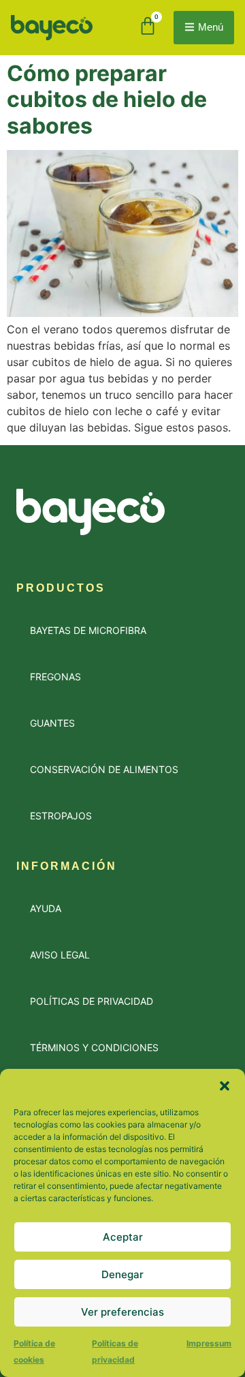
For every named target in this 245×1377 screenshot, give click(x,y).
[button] (224, 1086)
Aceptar (123, 1236)
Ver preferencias (122, 1311)
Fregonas (55, 676)
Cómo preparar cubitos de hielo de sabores (107, 99)
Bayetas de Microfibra (88, 630)
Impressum (208, 1343)
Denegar (122, 1274)
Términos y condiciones (94, 1047)
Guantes (52, 723)
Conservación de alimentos (104, 769)
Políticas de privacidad (91, 1001)
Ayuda (45, 908)
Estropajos (61, 815)
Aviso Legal (60, 954)
